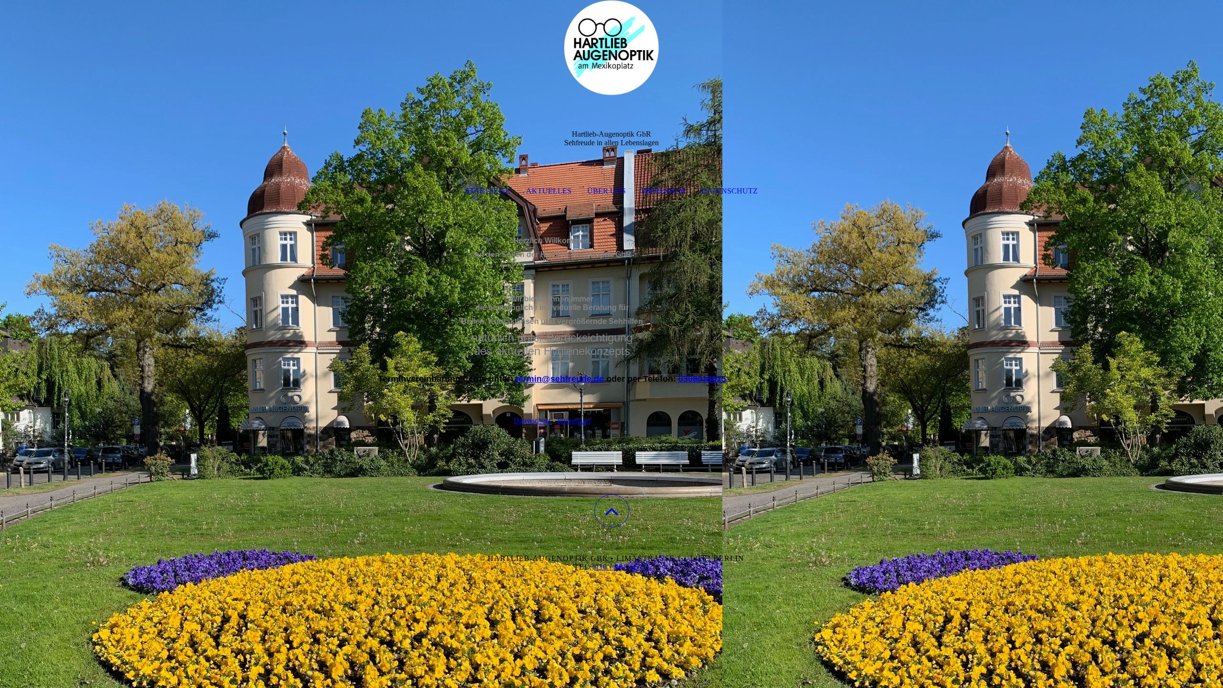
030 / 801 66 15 (621, 567)
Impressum (663, 191)
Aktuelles (548, 191)
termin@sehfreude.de (559, 379)
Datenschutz (729, 191)
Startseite (487, 191)
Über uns (606, 191)
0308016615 (702, 379)
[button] (611, 510)
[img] (611, 48)
